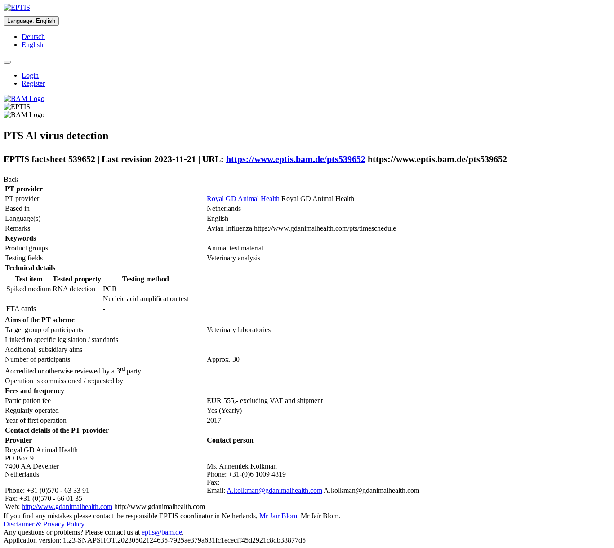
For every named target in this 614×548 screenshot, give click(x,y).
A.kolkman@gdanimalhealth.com (274, 490)
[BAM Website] (24, 98)
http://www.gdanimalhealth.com (67, 506)
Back (11, 179)
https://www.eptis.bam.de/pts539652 (295, 159)
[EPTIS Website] (17, 7)
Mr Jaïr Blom (278, 516)
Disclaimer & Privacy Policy (44, 524)
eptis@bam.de (162, 532)
